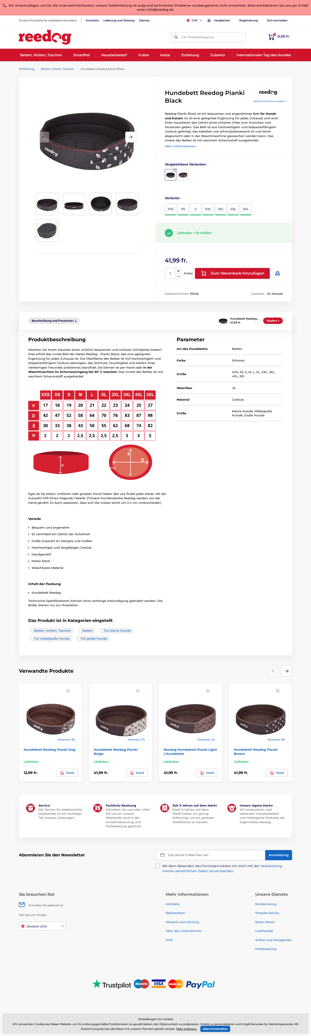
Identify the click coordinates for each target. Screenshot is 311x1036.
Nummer (170, 273)
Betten (87, 630)
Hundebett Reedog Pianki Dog (49, 750)
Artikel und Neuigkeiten (273, 940)
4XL (233, 209)
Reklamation (175, 913)
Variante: (172, 198)
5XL (246, 209)
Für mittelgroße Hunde (51, 638)
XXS (171, 209)
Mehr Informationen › (181, 146)
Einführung (26, 69)
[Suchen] (176, 37)
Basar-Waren (265, 922)
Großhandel (264, 931)
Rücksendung (265, 904)
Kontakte (92, 20)
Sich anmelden (277, 20)
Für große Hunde (94, 638)
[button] (130, 137)
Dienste (144, 20)
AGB (169, 940)
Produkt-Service (267, 913)
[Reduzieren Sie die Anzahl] (178, 276)
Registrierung (248, 20)
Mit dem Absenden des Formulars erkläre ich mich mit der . (222, 868)
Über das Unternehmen (184, 931)
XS (183, 209)
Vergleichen (222, 20)
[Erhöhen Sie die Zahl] (178, 271)
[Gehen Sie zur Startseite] (45, 37)
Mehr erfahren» (186, 1029)
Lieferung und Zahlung (119, 20)
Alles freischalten (215, 1029)
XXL (208, 209)
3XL (221, 209)
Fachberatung (265, 949)
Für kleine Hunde (117, 630)
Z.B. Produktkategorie (197, 37)
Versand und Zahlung (182, 922)
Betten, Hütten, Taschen (57, 69)
